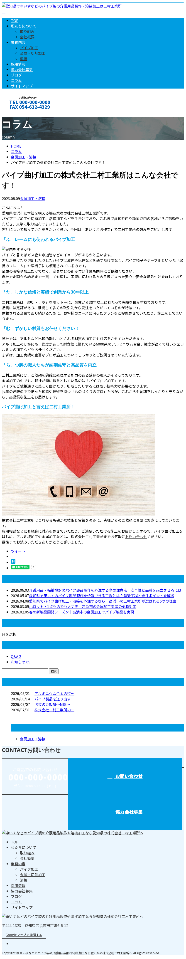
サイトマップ (22, 86)
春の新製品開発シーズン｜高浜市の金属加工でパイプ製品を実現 (81, 612)
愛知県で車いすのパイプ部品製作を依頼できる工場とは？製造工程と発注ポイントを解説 (101, 595)
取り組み (27, 31)
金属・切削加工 (32, 53)
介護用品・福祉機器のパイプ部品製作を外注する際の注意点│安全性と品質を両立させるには (105, 590)
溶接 (23, 58)
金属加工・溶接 (23, 157)
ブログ (16, 75)
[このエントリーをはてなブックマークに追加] (13, 562)
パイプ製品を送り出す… (54, 699)
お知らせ (20, 662)
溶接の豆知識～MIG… (52, 704)
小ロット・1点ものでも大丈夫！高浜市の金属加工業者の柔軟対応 (82, 606)
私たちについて (23, 26)
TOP (14, 20)
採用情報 (18, 64)
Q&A (16, 656)
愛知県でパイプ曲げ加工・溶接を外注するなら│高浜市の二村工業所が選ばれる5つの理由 (102, 601)
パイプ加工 (29, 47)
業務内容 (18, 42)
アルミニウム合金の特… (54, 693)
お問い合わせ (18, 113)
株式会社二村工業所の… (54, 709)
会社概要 (27, 37)
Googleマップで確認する (24, 934)
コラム (16, 80)
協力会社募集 (22, 69)
